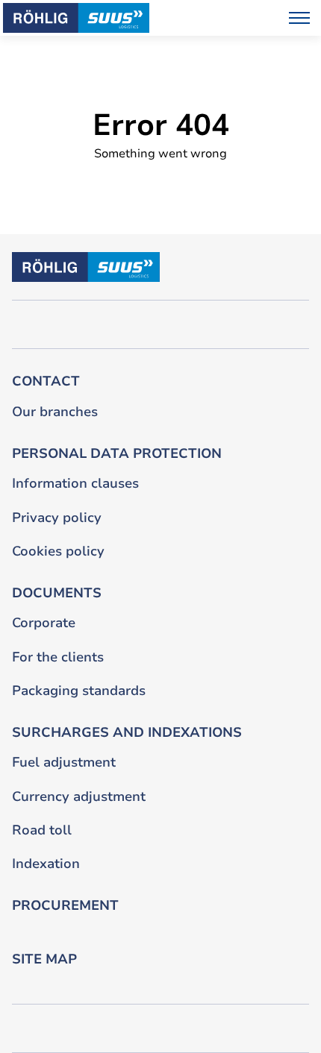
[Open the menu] (299, 18)
